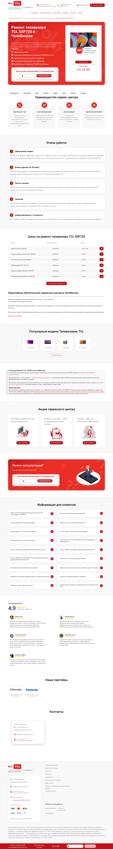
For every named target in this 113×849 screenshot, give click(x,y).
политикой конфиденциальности (47, 79)
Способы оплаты (50, 791)
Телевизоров (49, 813)
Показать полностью (15, 316)
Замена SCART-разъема (25, 393)
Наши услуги (49, 783)
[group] (16, 691)
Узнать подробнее (23, 442)
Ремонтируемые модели (53, 780)
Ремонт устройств (46, 13)
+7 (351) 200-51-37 (65, 4)
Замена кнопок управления (67, 393)
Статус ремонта (83, 5)
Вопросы (73, 93)
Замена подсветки (55, 391)
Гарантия (46, 93)
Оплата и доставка (51, 768)
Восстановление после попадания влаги (72, 391)
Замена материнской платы (42, 391)
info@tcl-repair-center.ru (20, 787)
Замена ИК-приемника (51, 393)
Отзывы (80, 13)
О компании (34, 13)
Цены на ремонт (83, 62)
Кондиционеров (50, 808)
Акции (64, 93)
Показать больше (56, 355)
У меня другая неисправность (56, 283)
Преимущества (14, 93)
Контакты (73, 13)
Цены (37, 93)
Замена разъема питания (92, 391)
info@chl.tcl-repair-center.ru (25, 734)
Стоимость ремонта (51, 765)
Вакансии (65, 13)
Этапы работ (27, 93)
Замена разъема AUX (39, 393)
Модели (55, 93)
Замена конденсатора (81, 393)
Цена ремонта (57, 13)
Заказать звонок (98, 5)
